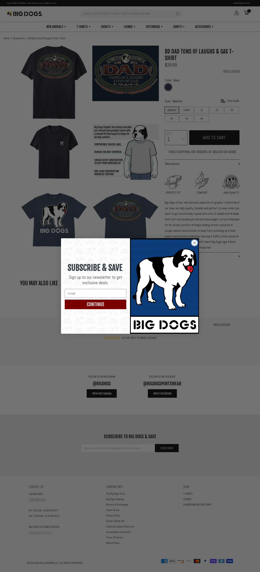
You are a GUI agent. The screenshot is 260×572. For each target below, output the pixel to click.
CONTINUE (95, 304)
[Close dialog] (194, 243)
